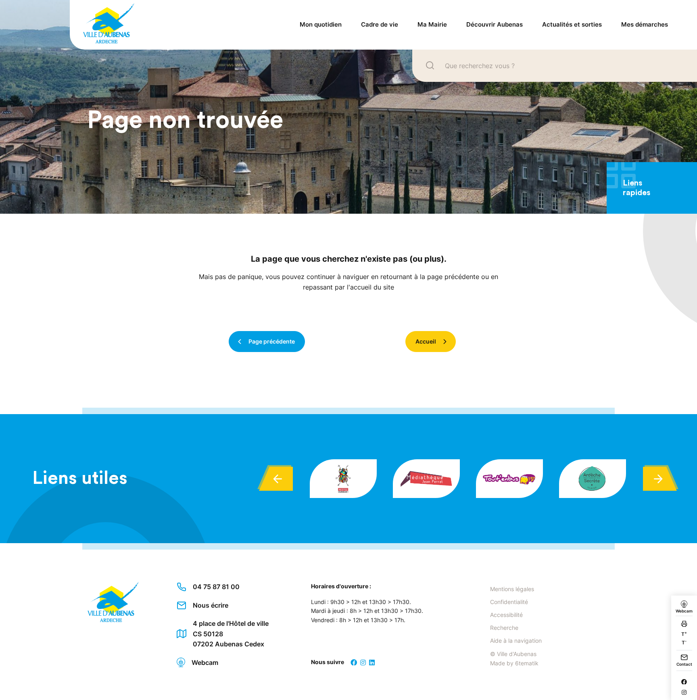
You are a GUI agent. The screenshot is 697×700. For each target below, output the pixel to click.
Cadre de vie (379, 24)
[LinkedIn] (372, 662)
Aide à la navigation (516, 640)
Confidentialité (509, 601)
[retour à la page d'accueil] (102, 25)
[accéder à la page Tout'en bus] (509, 478)
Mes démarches (644, 24)
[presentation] (276, 479)
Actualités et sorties (572, 24)
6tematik (526, 663)
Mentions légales (512, 588)
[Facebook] (684, 682)
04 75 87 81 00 (216, 587)
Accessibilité (506, 614)
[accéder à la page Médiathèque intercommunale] (426, 478)
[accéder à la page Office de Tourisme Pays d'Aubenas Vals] (592, 478)
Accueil (425, 341)
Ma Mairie (432, 24)
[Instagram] (684, 692)
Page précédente (271, 341)
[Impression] (684, 624)
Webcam (205, 662)
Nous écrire (210, 605)
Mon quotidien (321, 24)
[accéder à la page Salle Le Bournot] (343, 478)
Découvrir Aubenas (494, 24)
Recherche (504, 627)
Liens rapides (636, 188)
